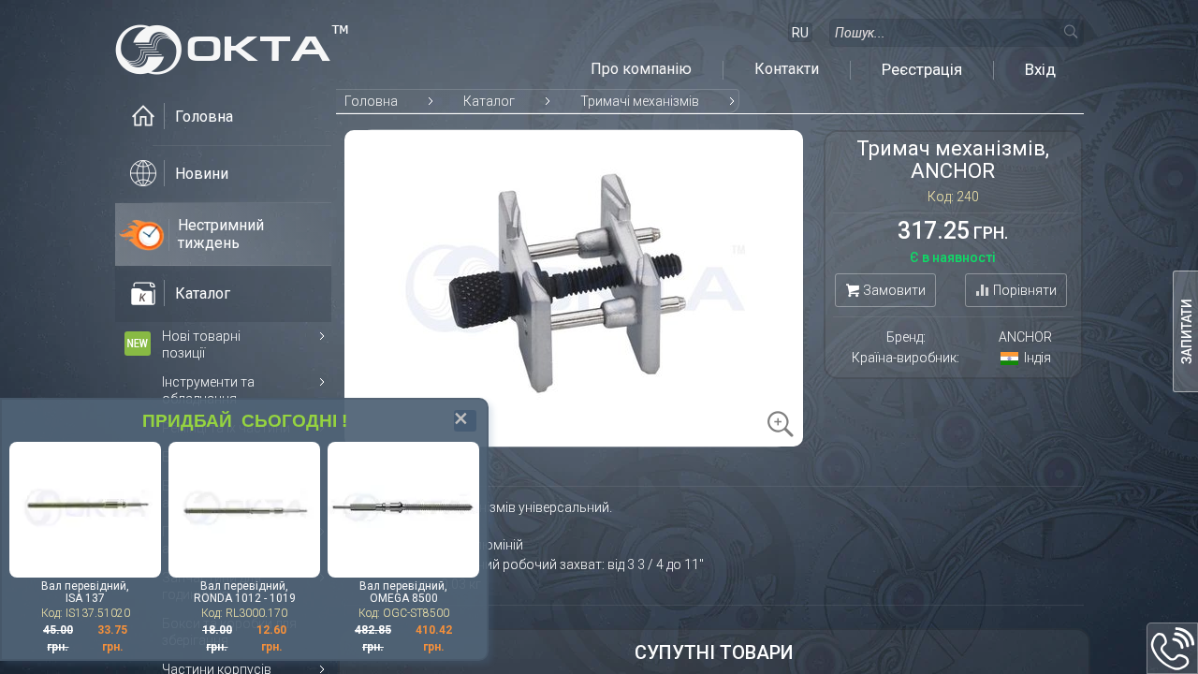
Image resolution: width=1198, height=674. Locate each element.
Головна (371, 101)
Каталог (489, 101)
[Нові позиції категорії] (137, 343)
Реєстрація (922, 69)
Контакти (786, 69)
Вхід (1040, 69)
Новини (201, 174)
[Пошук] (1070, 31)
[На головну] (232, 44)
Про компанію (641, 69)
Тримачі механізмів (639, 101)
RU (800, 32)
